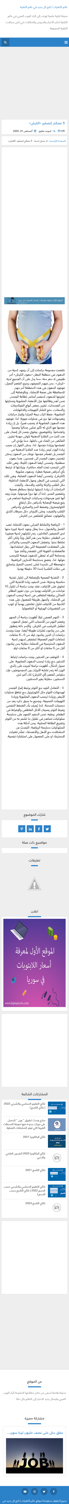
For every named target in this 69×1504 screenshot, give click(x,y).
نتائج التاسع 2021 (35, 1170)
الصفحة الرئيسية (58, 140)
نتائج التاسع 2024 (35, 1203)
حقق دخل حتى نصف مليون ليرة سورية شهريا (31, 1432)
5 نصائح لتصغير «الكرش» (47, 123)
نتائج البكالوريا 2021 (34, 1137)
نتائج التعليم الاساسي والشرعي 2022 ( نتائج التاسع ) (24, 1105)
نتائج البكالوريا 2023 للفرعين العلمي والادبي (25, 1155)
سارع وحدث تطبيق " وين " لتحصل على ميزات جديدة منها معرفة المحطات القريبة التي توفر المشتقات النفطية (24, 1124)
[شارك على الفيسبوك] (38, 828)
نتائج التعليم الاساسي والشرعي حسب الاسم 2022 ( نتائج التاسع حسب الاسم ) (24, 1190)
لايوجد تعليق (45, 130)
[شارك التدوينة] (30, 828)
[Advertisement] (34, 84)
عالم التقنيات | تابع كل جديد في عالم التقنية (44, 7)
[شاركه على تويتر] (47, 828)
